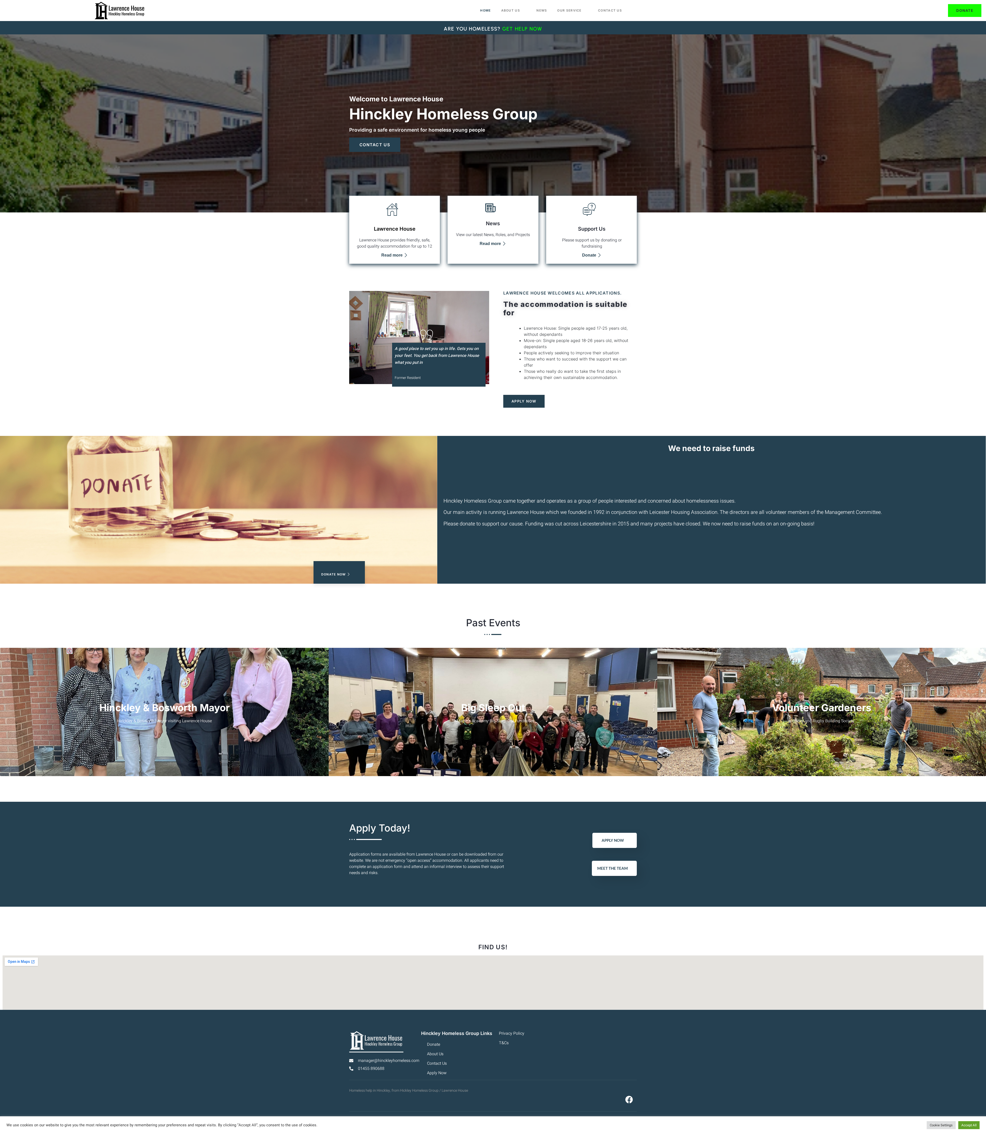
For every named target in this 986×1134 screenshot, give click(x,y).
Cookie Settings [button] (941, 1125)
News (541, 10)
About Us (510, 10)
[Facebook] (629, 1099)
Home (485, 10)
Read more (392, 255)
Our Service (569, 10)
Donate (589, 255)
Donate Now (333, 574)
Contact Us (610, 10)
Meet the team (612, 868)
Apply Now (613, 840)
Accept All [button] (968, 1125)
